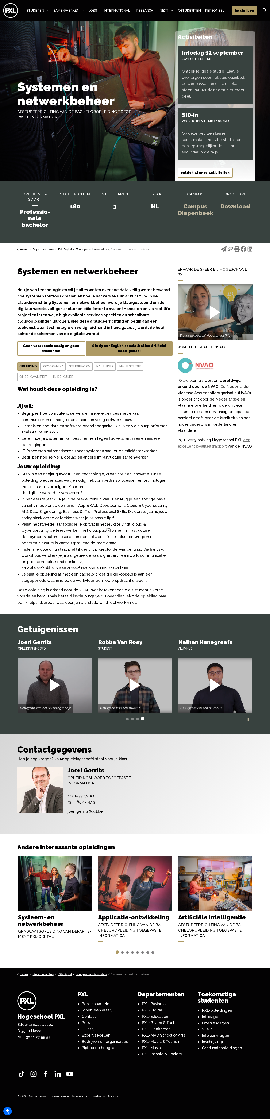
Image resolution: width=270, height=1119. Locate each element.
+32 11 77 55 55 (37, 1037)
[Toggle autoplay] (248, 720)
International (116, 10)
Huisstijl (89, 1029)
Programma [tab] (53, 366)
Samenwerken (66, 10)
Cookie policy (37, 1095)
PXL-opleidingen (217, 1010)
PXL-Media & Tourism (161, 1041)
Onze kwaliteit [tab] (33, 377)
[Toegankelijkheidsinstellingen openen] (7, 1111)
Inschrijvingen (214, 1042)
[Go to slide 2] (132, 719)
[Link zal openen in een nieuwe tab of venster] (22, 1075)
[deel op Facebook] (243, 249)
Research (144, 10)
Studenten (190, 10)
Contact (89, 1016)
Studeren (35, 10)
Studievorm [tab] (79, 366)
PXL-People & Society (162, 1054)
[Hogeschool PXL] (10, 10)
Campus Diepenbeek (195, 210)
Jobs (93, 10)
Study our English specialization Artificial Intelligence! (129, 348)
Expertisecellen (96, 1035)
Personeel (214, 10)
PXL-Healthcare (156, 1029)
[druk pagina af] (237, 249)
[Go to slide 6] (142, 952)
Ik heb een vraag (97, 1010)
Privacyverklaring (58, 1095)
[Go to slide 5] (137, 952)
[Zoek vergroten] (264, 10)
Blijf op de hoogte (98, 1047)
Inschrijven (244, 10)
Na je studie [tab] (130, 366)
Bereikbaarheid (95, 1004)
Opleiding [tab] (28, 366)
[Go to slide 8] (152, 952)
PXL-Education (155, 1016)
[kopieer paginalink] (230, 249)
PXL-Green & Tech (158, 1022)
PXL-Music (151, 1047)
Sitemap (113, 1095)
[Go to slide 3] (137, 719)
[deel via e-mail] (224, 249)
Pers (86, 1022)
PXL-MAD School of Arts (163, 1035)
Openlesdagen (215, 1023)
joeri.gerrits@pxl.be (85, 811)
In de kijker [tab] (63, 377)
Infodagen (211, 1016)
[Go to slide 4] (142, 718)
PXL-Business (154, 1004)
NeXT (164, 10)
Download (235, 206)
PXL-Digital (152, 1010)
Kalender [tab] (104, 366)
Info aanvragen (215, 1035)
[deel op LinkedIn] (250, 249)
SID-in (207, 1029)
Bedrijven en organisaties (105, 1041)
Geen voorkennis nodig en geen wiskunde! (51, 348)
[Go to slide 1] (127, 719)
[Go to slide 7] (147, 952)
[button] (215, 312)
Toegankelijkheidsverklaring (89, 1095)
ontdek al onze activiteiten (205, 173)
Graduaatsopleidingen (222, 1048)
